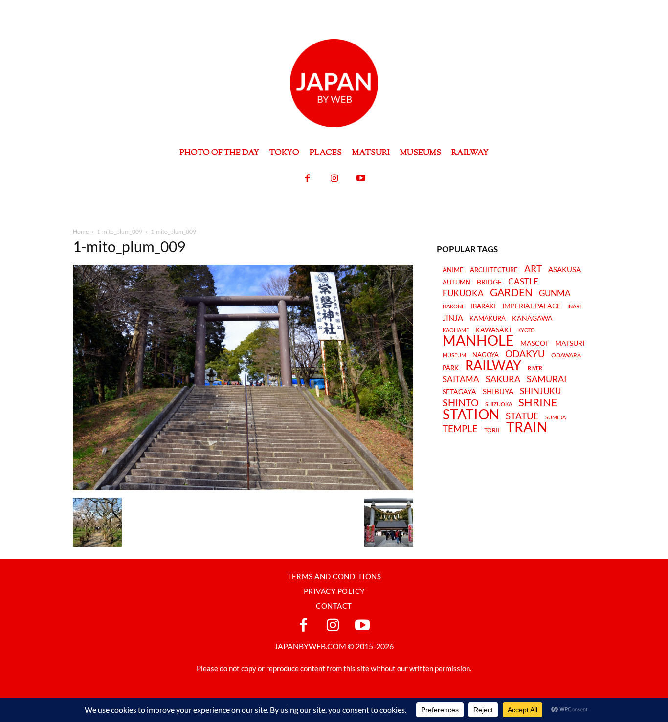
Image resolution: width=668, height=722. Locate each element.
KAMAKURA (487, 318)
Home (81, 231)
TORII (492, 430)
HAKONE (454, 306)
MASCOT (534, 343)
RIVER (535, 368)
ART (533, 268)
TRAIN (526, 426)
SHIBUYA (498, 392)
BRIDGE (489, 282)
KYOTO (526, 330)
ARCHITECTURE (494, 270)
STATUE (522, 416)
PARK (451, 367)
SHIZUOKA (498, 404)
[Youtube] (361, 179)
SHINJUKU (540, 391)
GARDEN (511, 292)
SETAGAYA (459, 392)
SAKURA (503, 379)
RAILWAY (493, 365)
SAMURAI (547, 379)
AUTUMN (456, 282)
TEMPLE (460, 428)
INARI (574, 306)
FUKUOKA (463, 293)
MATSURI (569, 343)
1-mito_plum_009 (119, 231)
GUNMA (555, 293)
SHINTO (461, 402)
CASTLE (523, 282)
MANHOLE (478, 340)
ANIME (453, 270)
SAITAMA (461, 379)
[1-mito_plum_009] (243, 487)
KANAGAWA (532, 318)
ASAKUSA (564, 269)
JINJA (453, 318)
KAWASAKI (493, 329)
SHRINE (537, 402)
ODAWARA (566, 355)
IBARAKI (483, 306)
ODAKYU (525, 353)
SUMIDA (555, 417)
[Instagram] (334, 179)
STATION (471, 414)
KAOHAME (456, 330)
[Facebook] (307, 179)
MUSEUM (454, 355)
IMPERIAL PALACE (531, 306)
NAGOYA (485, 354)
